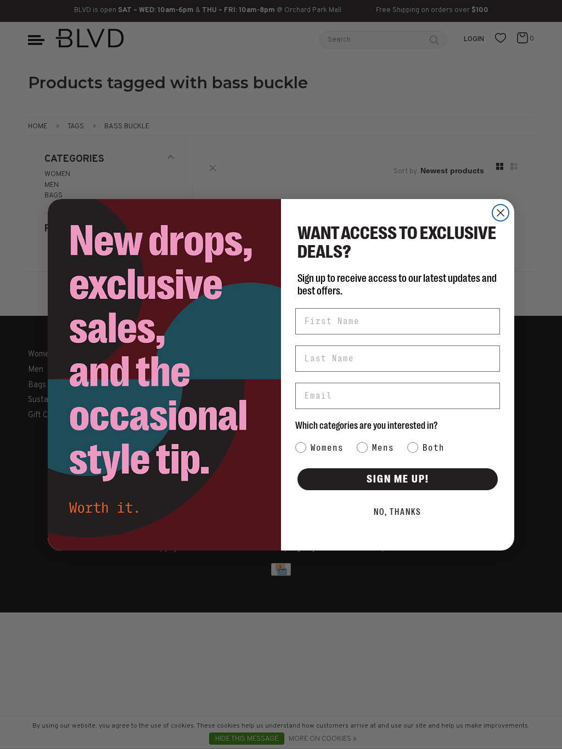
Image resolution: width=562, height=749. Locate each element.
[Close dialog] (500, 213)
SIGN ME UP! (398, 479)
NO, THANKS (398, 512)
